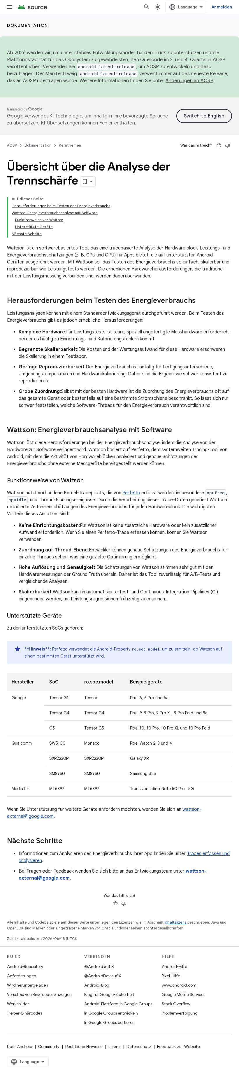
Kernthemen (70, 145)
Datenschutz (138, 1046)
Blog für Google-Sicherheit (109, 994)
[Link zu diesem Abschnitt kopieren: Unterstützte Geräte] (67, 616)
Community (48, 1046)
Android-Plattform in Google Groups (118, 1003)
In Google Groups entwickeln (111, 1013)
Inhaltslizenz (175, 922)
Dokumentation (27, 25)
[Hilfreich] (219, 145)
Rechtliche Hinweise (84, 1046)
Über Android (19, 1046)
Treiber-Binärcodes (24, 1013)
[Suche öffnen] (146, 6)
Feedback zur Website (178, 1046)
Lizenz (114, 1046)
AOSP (12, 145)
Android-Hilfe (174, 966)
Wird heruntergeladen (27, 985)
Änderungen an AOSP (189, 81)
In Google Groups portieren (109, 1022)
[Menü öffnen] (9, 7)
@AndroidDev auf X (102, 975)
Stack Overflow (176, 1003)
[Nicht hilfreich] (227, 145)
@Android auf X (99, 966)
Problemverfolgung (180, 1013)
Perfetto (131, 493)
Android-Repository (25, 966)
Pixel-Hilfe (171, 975)
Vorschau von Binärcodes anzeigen (39, 994)
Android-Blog (96, 985)
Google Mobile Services (183, 994)
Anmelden (222, 7)
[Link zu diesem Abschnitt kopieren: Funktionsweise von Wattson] (89, 480)
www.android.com (179, 985)
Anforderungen (21, 975)
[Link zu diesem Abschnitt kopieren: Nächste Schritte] (68, 841)
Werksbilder (18, 1003)
